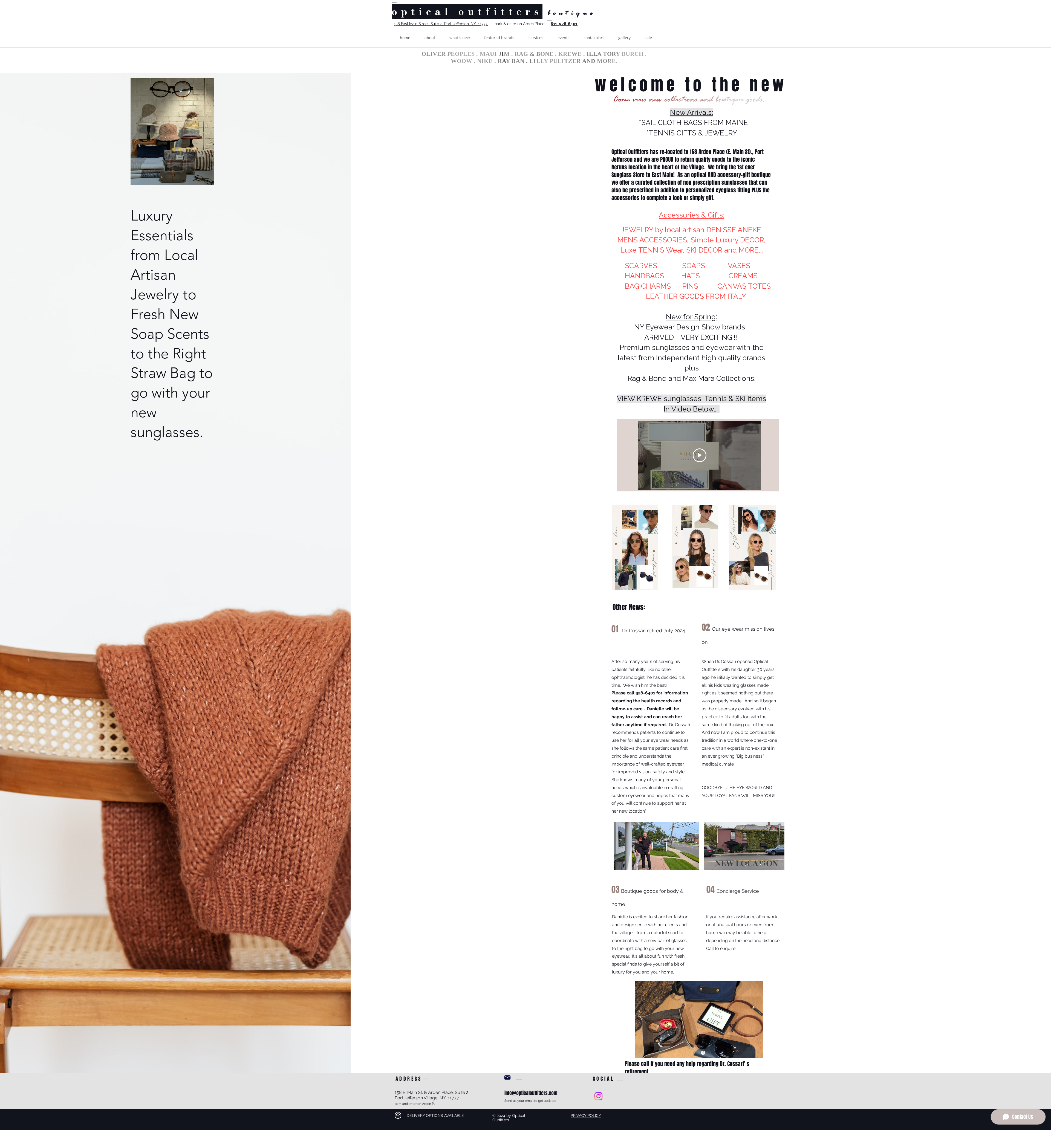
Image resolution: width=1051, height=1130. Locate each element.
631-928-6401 (564, 24)
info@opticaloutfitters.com (531, 1093)
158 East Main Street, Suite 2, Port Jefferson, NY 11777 (441, 24)
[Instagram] (598, 1096)
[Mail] (507, 1077)
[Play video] (699, 455)
